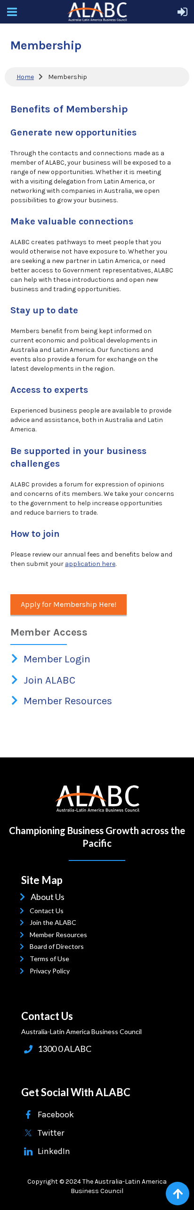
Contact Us (49, 911)
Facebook (56, 1114)
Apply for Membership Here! (68, 604)
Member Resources (68, 701)
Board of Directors (59, 946)
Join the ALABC (55, 922)
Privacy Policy (52, 971)
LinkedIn (54, 1151)
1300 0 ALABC (64, 1048)
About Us (49, 897)
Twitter (51, 1133)
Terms (41, 959)
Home (25, 77)
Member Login (57, 659)
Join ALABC (50, 680)
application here (90, 564)
